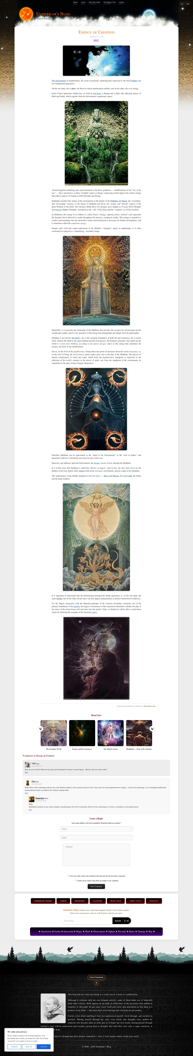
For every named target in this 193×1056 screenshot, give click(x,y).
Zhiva (106, 475)
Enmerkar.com (149, 706)
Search (118, 920)
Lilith (129, 475)
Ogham (111, 931)
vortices (82, 470)
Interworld (68, 931)
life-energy (76, 337)
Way (150, 931)
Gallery (121, 2)
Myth (96, 40)
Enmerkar (40, 798)
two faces (97, 93)
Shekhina (114, 201)
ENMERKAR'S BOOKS (43, 901)
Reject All (29, 1047)
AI (127, 920)
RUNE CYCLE (115, 901)
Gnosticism (46, 931)
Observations (99, 931)
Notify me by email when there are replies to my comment (97, 881)
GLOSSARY (97, 901)
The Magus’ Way (109, 2)
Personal (122, 931)
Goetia (58, 931)
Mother (134, 80)
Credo (83, 2)
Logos (94, 612)
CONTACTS (153, 901)
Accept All (43, 1047)
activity (77, 606)
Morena (116, 475)
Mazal (124, 201)
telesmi (97, 463)
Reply (26, 772)
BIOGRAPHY (80, 901)
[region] (29, 1040)
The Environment (59, 80)
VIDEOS (63, 901)
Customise (14, 1047)
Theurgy (141, 931)
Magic (79, 931)
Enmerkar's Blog (53, 13)
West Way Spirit (94, 2)
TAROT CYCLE (135, 901)
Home (75, 2)
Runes (132, 931)
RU (182, 4)
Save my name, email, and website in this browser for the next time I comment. (97, 876)
